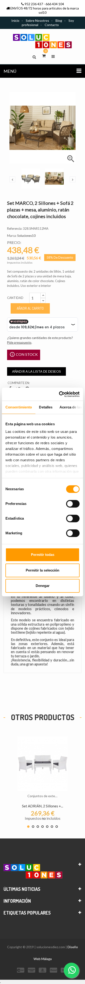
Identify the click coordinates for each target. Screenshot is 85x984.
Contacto (52, 25)
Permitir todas (42, 555)
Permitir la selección (42, 570)
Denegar (43, 586)
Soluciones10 (26, 236)
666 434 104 (55, 4)
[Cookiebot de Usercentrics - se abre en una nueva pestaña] (60, 394)
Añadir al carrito (30, 308)
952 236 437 (34, 4)
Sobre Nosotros (37, 20)
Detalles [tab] (45, 407)
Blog (58, 20)
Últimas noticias (22, 889)
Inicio (15, 20)
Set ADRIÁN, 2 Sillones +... (42, 806)
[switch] (73, 504)
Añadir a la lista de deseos (36, 371)
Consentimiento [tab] (18, 407)
